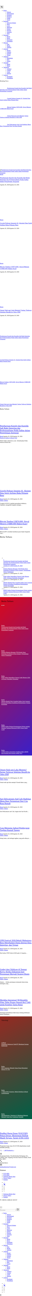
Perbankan (10, 1244)
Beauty (9, 1253)
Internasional (10, 1216)
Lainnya (5, 1277)
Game (8, 1274)
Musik (8, 1248)
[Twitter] (4, 1185)
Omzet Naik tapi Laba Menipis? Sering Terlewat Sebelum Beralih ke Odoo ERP (14, 116)
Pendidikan (10, 1280)
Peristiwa (9, 1219)
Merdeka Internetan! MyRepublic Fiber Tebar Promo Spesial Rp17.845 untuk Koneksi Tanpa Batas (15, 1002)
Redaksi (5, 1179)
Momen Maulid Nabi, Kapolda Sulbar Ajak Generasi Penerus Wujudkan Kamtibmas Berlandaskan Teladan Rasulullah (17, 584)
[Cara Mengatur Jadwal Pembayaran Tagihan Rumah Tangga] (7, 824)
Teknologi (6, 1270)
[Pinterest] (4, 1186)
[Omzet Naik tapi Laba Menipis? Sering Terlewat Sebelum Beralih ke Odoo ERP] (3, 116)
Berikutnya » (10, 1150)
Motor (8, 1268)
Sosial (8, 1222)
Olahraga (5, 1259)
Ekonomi (5, 1237)
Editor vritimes (4, 500)
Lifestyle (5, 1251)
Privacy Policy (7, 1178)
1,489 (5, 1150)
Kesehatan (9, 1279)
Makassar (9, 1230)
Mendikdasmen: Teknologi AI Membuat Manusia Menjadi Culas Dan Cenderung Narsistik (14, 1116)
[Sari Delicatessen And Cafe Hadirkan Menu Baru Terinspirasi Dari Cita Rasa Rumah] (3, 124)
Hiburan (5, 1245)
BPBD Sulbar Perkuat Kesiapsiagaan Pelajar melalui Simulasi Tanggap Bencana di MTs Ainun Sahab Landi (17, 592)
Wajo (8, 1236)
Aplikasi (3, 1042)
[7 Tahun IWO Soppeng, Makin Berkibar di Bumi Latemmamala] (16, 1088)
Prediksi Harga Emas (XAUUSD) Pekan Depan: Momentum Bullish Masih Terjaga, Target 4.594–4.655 (14, 1135)
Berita (1, 174)
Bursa (8, 1240)
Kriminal (9, 1217)
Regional (5, 1224)
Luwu (8, 1228)
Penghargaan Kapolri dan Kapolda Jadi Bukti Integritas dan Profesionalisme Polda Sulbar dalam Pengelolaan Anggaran (16, 89)
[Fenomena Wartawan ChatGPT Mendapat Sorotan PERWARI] (16, 1041)
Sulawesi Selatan (11, 1225)
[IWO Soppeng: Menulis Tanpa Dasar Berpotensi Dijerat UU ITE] (16, 1065)
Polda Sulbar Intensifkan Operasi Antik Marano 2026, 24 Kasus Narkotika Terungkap (16, 577)
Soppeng (9, 1234)
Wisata (8, 1257)
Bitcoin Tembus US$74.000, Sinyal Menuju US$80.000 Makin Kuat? (14, 268)
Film (8, 1247)
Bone (8, 1227)
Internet (9, 1276)
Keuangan (9, 1242)
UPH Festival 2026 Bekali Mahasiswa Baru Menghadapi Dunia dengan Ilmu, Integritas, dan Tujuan (16, 942)
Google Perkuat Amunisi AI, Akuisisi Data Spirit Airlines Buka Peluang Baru (15, 99)
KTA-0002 (6, 1175)
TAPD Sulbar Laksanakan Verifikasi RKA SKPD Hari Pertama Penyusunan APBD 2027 (14, 752)
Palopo (9, 1231)
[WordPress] (4, 1188)
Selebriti (9, 1250)
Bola (8, 1262)
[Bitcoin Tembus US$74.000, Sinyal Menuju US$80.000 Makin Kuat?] (3, 107)
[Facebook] (4, 1182)
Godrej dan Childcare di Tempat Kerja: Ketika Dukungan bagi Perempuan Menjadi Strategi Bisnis (14, 971)
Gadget (9, 1273)
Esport (8, 1264)
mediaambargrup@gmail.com (8, 1167)
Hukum (9, 1214)
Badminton (10, 1260)
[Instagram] (4, 1189)
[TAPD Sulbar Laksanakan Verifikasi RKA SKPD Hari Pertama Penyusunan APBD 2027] (16, 748)
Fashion (9, 1254)
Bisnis (1, 220)
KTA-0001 (6, 1173)
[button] (1, 7)
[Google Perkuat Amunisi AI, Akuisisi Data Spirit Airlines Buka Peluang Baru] (3, 98)
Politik (8, 1221)
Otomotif (5, 1265)
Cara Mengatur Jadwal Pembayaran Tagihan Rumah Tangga (14, 829)
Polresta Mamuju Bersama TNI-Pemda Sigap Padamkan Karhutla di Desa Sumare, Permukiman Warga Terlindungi (16, 570)
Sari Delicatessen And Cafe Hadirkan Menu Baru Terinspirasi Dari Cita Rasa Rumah (15, 125)
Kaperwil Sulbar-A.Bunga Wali (8, 438)
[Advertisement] (16, 152)
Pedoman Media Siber (9, 1176)
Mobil (8, 1267)
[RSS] (4, 1191)
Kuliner (9, 1256)
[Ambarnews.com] (15, 5)
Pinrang (9, 1233)
